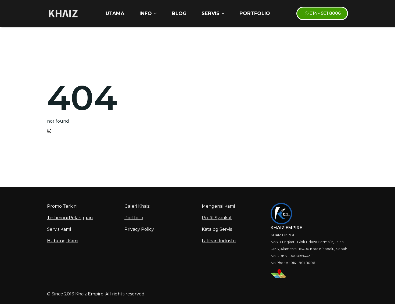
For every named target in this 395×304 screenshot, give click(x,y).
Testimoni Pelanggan (70, 217)
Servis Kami (59, 229)
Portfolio (254, 13)
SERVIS (211, 13)
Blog (179, 13)
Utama (115, 13)
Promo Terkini (62, 206)
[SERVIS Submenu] (224, 13)
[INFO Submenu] (156, 13)
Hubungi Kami (62, 240)
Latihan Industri (219, 240)
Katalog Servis (217, 229)
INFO (145, 13)
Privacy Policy (139, 229)
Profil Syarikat (217, 217)
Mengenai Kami (218, 206)
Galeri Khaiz (137, 206)
